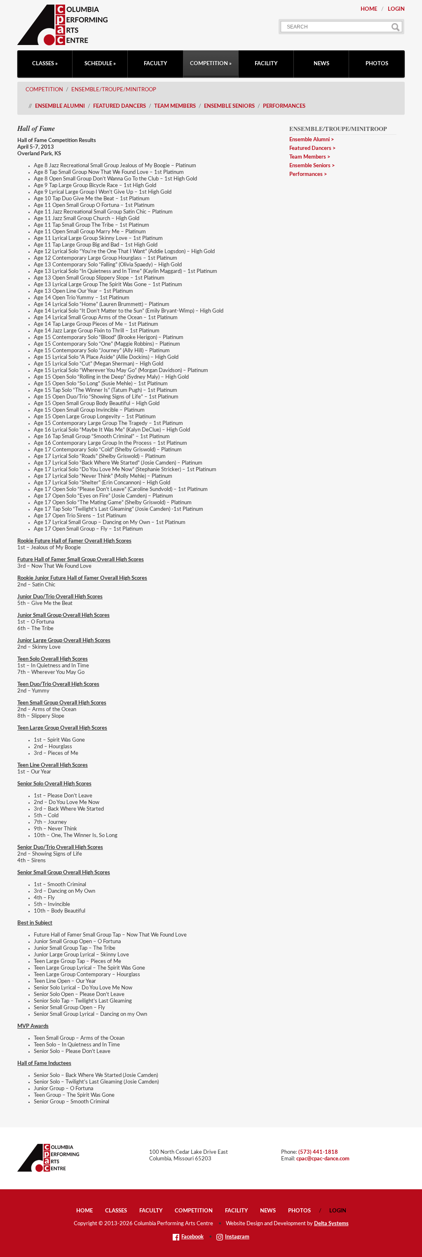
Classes (43, 63)
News (321, 63)
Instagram (237, 1237)
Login (396, 9)
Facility (266, 63)
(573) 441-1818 (318, 1152)
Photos (377, 63)
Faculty (155, 63)
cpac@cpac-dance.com (322, 1159)
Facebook (192, 1237)
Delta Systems (331, 1223)
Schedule (98, 63)
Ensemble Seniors (229, 106)
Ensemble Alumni (60, 106)
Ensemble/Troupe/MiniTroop (113, 89)
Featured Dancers (119, 106)
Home (369, 9)
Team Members (175, 106)
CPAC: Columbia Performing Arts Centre (62, 25)
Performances (284, 106)
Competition (209, 63)
